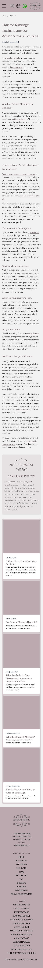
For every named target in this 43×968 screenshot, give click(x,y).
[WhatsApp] (24, 5)
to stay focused (33, 333)
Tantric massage (16, 67)
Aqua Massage (21, 938)
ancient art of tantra (12, 58)
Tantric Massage (21, 904)
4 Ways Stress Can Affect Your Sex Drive (21, 563)
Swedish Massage (21, 945)
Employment (21, 890)
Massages (21, 868)
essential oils (34, 232)
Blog (21, 872)
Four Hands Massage (21, 934)
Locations (21, 864)
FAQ (21, 879)
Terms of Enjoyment (23, 409)
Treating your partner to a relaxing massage (18, 174)
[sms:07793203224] (18, 5)
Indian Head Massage (21, 949)
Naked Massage (21, 927)
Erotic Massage (21, 908)
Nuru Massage (21, 912)
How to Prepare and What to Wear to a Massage (20, 791)
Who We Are (21, 875)
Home (21, 857)
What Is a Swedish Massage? (20, 737)
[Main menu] (4, 6)
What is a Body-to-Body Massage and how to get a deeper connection (19, 678)
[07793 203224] (12, 5)
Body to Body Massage (21, 930)
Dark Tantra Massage (21, 919)
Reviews (21, 883)
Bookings (21, 886)
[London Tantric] (35, 6)
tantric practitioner (19, 119)
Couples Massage (21, 923)
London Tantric (9, 481)
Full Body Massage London (21, 953)
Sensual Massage (21, 916)
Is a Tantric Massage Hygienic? (21, 622)
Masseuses (21, 860)
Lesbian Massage (21, 942)
